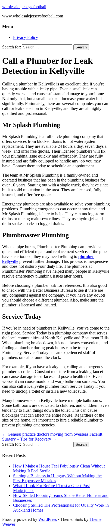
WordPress (47, 519)
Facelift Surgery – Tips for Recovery (52, 436)
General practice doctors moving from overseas (45, 434)
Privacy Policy (25, 37)
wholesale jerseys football (24, 6)
